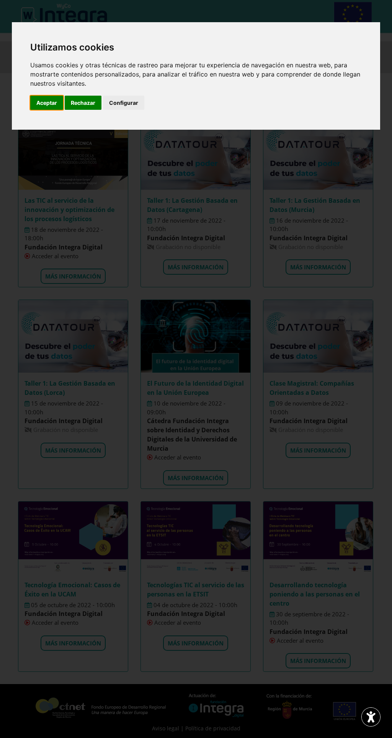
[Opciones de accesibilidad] (371, 717)
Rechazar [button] (83, 102)
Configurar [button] (123, 102)
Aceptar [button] (46, 102)
